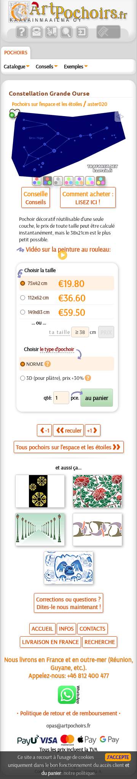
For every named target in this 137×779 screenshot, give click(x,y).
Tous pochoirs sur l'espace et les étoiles (64, 447)
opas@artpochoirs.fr (68, 725)
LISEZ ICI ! (87, 202)
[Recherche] (66, 36)
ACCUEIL (42, 628)
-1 (47, 430)
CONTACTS (92, 628)
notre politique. (80, 773)
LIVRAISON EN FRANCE (50, 641)
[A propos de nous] (21, 36)
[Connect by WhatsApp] (69, 702)
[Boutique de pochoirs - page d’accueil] (67, 20)
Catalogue (14, 66)
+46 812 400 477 (88, 675)
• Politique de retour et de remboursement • (69, 713)
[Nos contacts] (36, 36)
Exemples (73, 66)
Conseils (44, 66)
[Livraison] (51, 36)
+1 (89, 430)
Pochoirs (15, 52)
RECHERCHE (99, 641)
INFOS (66, 628)
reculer (73, 430)
